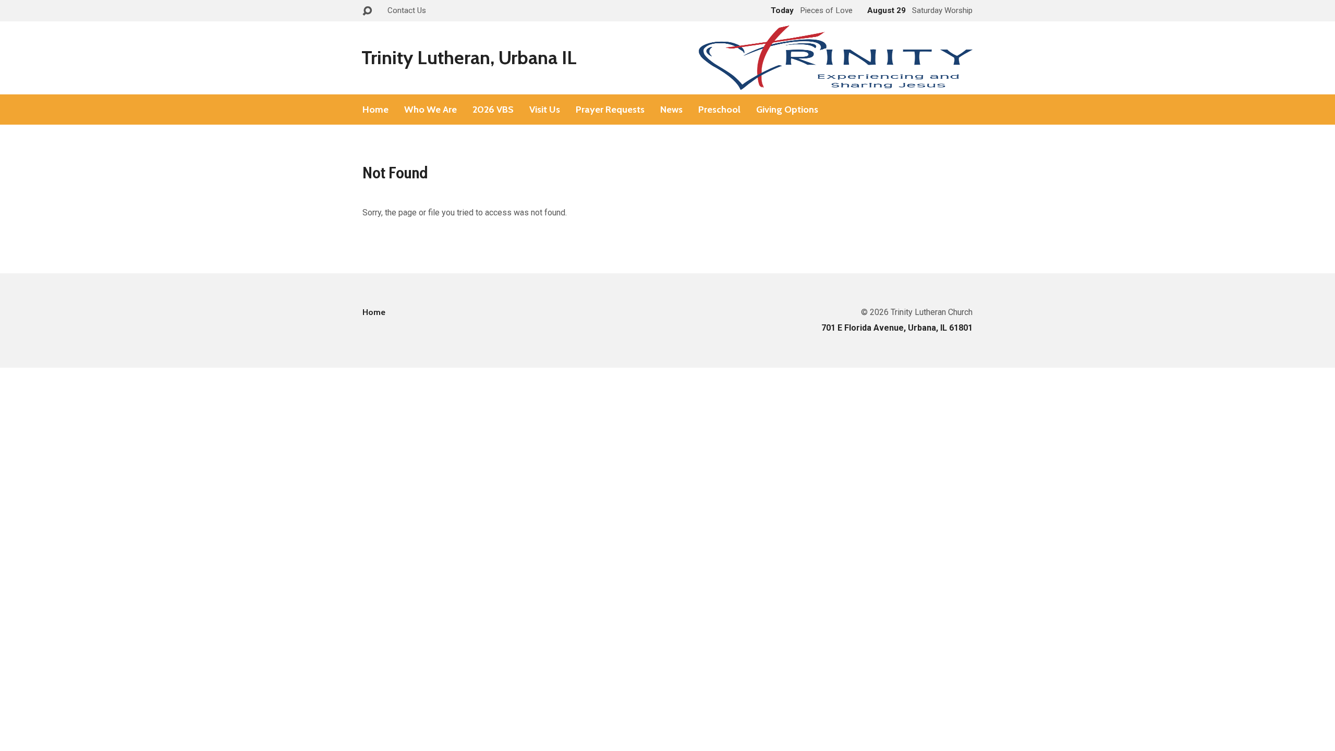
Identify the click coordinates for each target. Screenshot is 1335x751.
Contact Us (406, 10)
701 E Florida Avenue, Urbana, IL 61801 (897, 328)
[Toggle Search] (367, 11)
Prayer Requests (610, 109)
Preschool (719, 109)
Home (375, 109)
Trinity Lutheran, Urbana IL (469, 57)
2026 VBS (493, 109)
